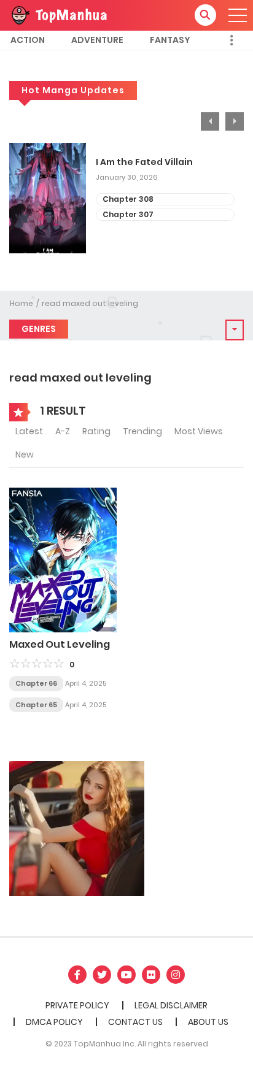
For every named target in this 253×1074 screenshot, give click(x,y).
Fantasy (170, 40)
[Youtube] (126, 974)
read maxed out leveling (90, 303)
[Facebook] (77, 974)
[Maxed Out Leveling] (63, 559)
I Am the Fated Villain (144, 162)
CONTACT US (135, 1022)
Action (27, 40)
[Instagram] (175, 974)
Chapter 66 (36, 683)
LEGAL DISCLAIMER (171, 1005)
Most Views (198, 431)
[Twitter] (102, 974)
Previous (210, 121)
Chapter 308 (128, 199)
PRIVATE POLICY (77, 1005)
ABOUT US (208, 1022)
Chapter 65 (36, 705)
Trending (142, 431)
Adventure (97, 40)
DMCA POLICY (54, 1022)
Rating (96, 431)
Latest (29, 431)
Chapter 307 (128, 214)
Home (21, 303)
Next (234, 121)
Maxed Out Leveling (59, 644)
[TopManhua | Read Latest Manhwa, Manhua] (58, 15)
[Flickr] (151, 974)
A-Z (62, 431)
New (24, 454)
